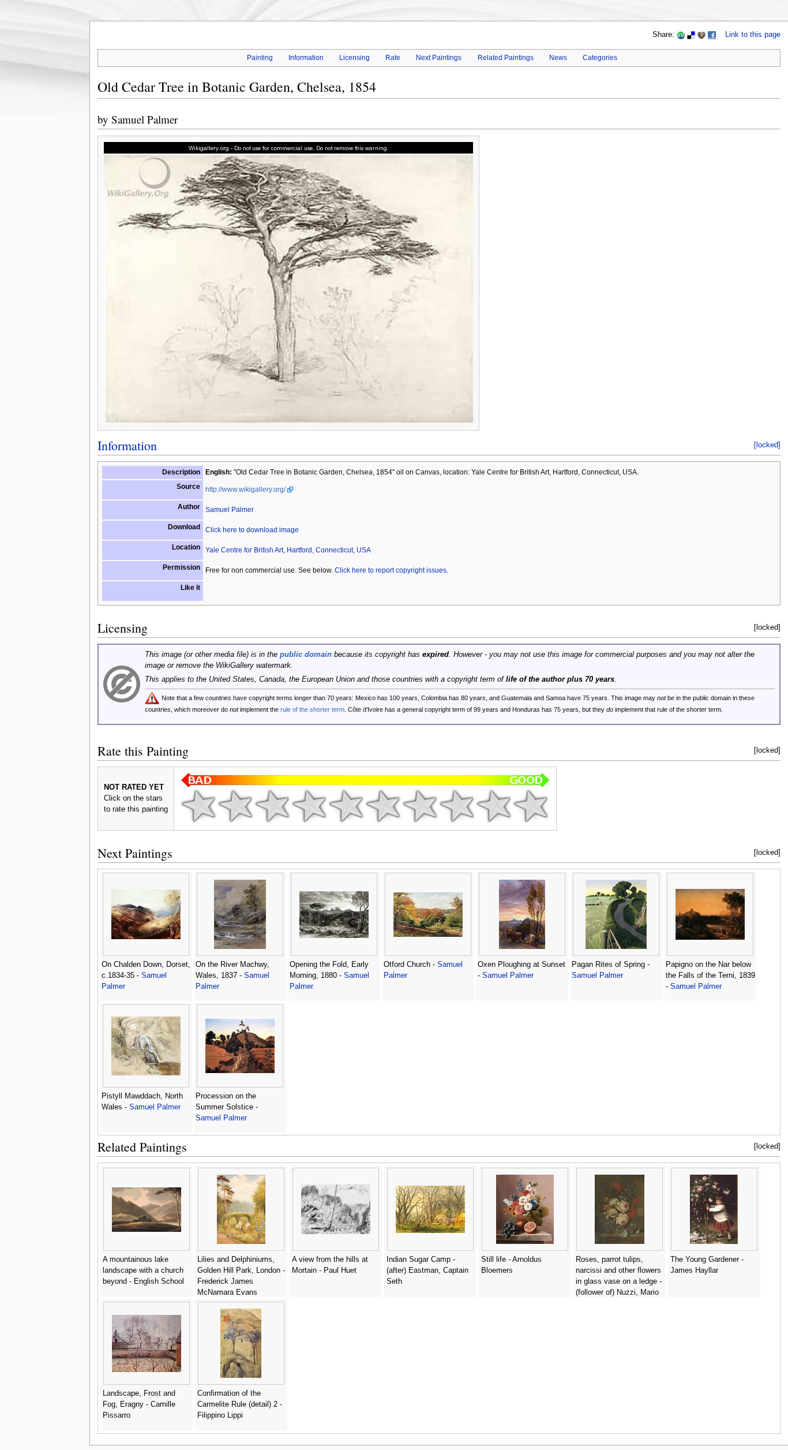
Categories (600, 58)
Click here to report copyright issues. (391, 570)
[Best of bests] (530, 805)
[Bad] (235, 805)
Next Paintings (438, 58)
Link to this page (753, 35)
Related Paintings (506, 58)
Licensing (354, 58)
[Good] (383, 805)
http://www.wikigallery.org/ (245, 489)
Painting (260, 58)
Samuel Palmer (144, 119)
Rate (392, 58)
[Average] (346, 805)
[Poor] (272, 805)
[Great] (456, 805)
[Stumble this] (681, 35)
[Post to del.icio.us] (691, 35)
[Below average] (309, 805)
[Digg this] (701, 35)
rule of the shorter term (312, 709)
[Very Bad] (198, 805)
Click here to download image (252, 530)
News (558, 58)
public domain (306, 655)
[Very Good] (419, 805)
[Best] (493, 805)
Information (306, 58)
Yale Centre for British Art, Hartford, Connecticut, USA (288, 550)
